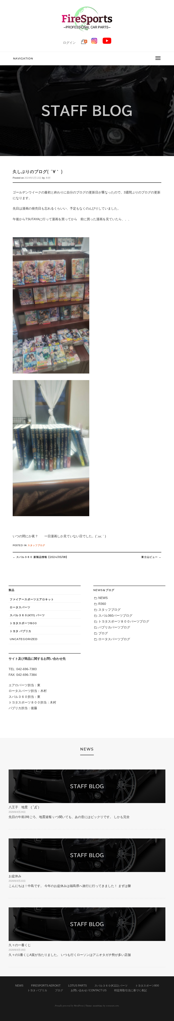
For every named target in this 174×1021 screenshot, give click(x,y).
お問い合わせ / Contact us (88, 990)
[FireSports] (87, 35)
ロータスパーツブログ (114, 639)
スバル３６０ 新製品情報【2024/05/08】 (40, 557)
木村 (48, 177)
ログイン (69, 42)
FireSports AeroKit (45, 985)
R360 (102, 604)
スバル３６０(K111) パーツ (27, 615)
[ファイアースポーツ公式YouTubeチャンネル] (107, 42)
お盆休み (15, 876)
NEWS (103, 598)
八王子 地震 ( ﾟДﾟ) (24, 807)
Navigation (23, 58)
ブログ (103, 633)
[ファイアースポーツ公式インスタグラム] (94, 42)
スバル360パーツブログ (115, 615)
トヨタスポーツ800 (23, 623)
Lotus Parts (77, 985)
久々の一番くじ (20, 945)
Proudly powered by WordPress (69, 1005)
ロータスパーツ (20, 607)
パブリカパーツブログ (114, 627)
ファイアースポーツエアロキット (32, 599)
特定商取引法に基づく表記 (130, 990)
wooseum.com (112, 1005)
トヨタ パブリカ (20, 631)
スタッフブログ (36, 545)
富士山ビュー (151, 557)
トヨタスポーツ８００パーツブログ (123, 621)
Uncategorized (24, 639)
